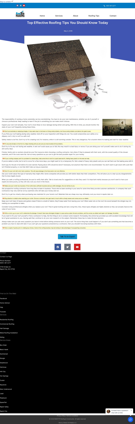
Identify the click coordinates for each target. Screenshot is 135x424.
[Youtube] (23, 5)
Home (42, 16)
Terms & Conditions (72, 416)
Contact (113, 16)
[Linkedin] (20, 5)
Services (59, 16)
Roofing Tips (94, 16)
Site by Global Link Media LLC (67, 422)
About (75, 16)
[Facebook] (17, 5)
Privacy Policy (61, 416)
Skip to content (5, 2)
